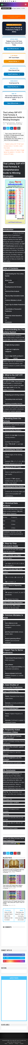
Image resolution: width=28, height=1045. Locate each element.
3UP (13, 280)
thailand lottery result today (15, 124)
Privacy (16, 1043)
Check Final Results (13, 87)
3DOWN (11, 358)
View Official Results (13, 48)
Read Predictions (13, 74)
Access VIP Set (13, 61)
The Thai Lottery (8, 233)
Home (6, 1043)
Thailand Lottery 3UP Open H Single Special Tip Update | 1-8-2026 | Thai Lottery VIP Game (14, 152)
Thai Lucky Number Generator (14, 17)
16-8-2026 (17, 8)
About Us (11, 1043)
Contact (21, 1043)
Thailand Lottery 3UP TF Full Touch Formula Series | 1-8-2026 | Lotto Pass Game (14, 146)
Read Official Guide (13, 103)
